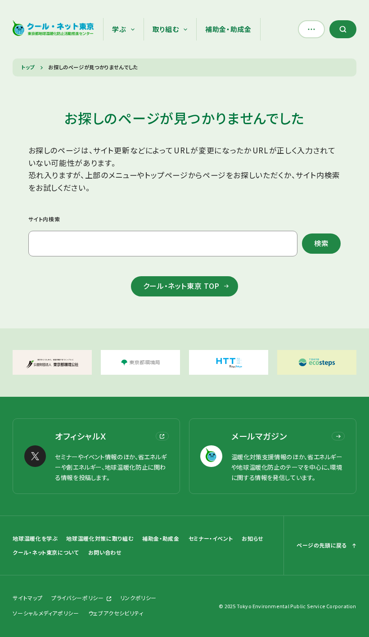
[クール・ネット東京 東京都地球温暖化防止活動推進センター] (53, 29)
